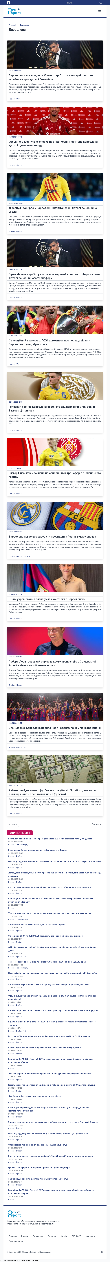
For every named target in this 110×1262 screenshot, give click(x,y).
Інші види (90, 1236)
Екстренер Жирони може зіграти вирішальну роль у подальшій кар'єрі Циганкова (49, 1036)
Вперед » (96, 824)
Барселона (24, 25)
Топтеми (51, 1236)
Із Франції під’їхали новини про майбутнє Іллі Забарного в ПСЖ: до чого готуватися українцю (55, 861)
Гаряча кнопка (16, 1241)
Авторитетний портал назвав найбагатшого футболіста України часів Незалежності (50, 887)
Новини (12, 99)
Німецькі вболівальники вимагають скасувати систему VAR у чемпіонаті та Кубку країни (52, 973)
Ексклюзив (38, 1236)
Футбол (19, 99)
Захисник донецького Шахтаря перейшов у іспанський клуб (38, 1179)
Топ (25, 747)
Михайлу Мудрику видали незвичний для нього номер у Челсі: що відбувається (48, 1133)
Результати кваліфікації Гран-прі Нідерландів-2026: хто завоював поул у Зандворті (50, 839)
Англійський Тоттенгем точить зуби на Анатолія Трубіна (36, 924)
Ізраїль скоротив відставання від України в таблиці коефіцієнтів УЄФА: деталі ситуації (51, 1085)
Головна (13, 1236)
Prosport (12, 25)
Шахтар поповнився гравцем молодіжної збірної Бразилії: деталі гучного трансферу (50, 1156)
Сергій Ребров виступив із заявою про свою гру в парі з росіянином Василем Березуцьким (53, 1010)
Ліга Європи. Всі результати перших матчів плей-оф (34, 1096)
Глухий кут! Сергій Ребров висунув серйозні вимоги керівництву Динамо (44, 1047)
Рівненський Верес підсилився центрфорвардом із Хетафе (37, 850)
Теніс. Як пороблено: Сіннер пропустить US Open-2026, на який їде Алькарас (47, 962)
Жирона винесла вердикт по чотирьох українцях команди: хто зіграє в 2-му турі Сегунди (53, 1122)
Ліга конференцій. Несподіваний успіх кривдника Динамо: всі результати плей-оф (49, 1073)
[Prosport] (14, 11)
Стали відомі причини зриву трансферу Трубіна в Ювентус (37, 1145)
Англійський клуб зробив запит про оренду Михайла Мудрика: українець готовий (48, 984)
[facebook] (8, 2)
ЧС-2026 (27, 556)
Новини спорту (22, 845)
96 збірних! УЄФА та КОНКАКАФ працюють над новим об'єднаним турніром (45, 936)
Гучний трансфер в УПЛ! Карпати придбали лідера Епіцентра (39, 1167)
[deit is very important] (55, 54)
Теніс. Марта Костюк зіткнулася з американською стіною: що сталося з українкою (49, 913)
